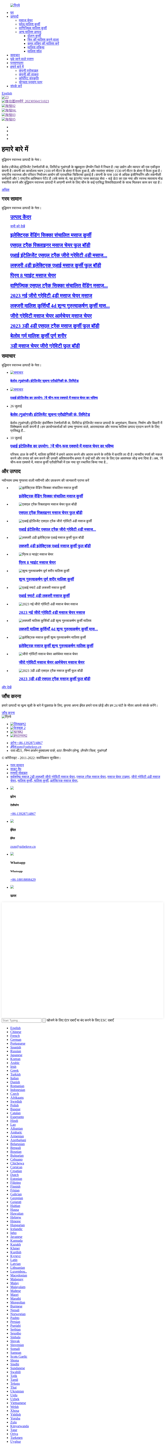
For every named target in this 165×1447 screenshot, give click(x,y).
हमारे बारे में (17, 66)
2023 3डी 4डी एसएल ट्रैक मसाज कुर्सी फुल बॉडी (54, 679)
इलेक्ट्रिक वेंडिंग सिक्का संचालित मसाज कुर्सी (51, 496)
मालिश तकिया (36, 47)
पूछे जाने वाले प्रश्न (22, 59)
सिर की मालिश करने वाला (43, 39)
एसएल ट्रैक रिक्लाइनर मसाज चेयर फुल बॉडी (50, 512)
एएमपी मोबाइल (19, 773)
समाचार (15, 55)
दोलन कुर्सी (34, 36)
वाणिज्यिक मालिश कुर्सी (33, 28)
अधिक (5, 190)
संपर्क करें (16, 86)
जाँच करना (8, 713)
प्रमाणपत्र (16, 63)
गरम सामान (17, 765)
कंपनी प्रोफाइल (28, 70)
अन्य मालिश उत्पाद (30, 32)
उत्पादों (14, 16)
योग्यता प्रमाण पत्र (30, 82)
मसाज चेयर (26, 20)
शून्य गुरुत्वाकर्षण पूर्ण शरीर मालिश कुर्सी (46, 579)
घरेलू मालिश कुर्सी (29, 24)
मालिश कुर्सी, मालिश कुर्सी (33, 780)
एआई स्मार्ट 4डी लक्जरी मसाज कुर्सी (44, 595)
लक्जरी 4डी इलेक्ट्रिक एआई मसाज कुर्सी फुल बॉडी (55, 546)
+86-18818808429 (23, 879)
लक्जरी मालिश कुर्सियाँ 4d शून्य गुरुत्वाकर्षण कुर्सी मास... (58, 629)
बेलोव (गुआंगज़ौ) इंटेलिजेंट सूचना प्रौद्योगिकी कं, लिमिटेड (50, 414)
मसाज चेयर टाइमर (118, 777)
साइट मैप (15, 769)
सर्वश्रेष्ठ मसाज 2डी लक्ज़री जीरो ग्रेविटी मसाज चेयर (42, 777)
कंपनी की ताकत (28, 74)
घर (12, 12)
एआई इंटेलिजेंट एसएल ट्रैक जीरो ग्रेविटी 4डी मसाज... (57, 529)
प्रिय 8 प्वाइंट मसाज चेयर (37, 562)
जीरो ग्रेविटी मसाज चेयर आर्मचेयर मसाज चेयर (51, 662)
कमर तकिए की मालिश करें (43, 43)
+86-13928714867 (23, 814)
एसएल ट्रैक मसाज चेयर (91, 777)
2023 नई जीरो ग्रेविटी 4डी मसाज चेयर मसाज (52, 612)
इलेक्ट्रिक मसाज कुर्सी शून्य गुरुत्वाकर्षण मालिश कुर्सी (56, 646)
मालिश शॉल (35, 51)
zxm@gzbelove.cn (23, 846)
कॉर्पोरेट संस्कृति (29, 78)
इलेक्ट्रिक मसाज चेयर (63, 780)
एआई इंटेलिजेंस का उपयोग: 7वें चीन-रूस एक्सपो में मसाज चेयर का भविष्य (62, 446)
